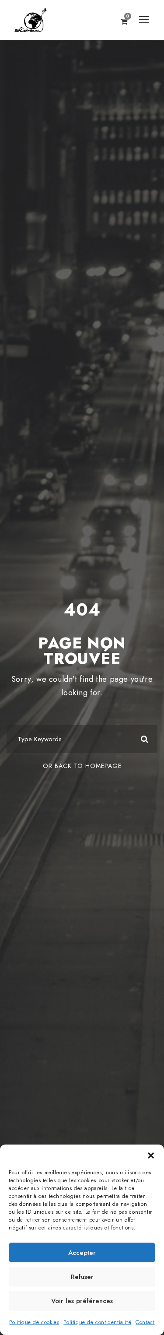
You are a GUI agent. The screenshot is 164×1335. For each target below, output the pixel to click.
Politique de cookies (34, 1322)
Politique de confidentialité (97, 1322)
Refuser (82, 1277)
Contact (145, 1322)
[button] (151, 1155)
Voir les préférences (82, 1301)
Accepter (82, 1253)
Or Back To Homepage (82, 765)
